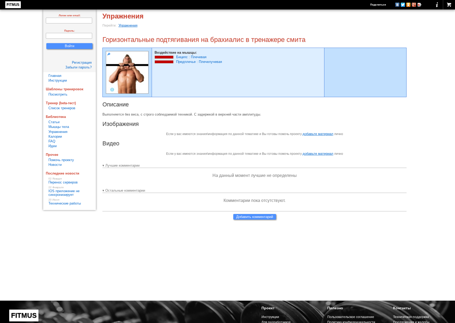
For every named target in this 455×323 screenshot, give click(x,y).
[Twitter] (403, 4)
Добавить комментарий (254, 217)
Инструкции (57, 80)
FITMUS (13, 5)
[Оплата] (449, 4)
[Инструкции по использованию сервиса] (437, 4)
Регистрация (82, 62)
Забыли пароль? (78, 67)
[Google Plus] (414, 4)
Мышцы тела (58, 127)
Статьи (54, 122)
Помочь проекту (61, 160)
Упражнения (127, 25)
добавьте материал (318, 134)
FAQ (51, 141)
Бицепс (182, 57)
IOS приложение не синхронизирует (64, 191)
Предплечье (186, 62)
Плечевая (198, 57)
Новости (55, 165)
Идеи (52, 146)
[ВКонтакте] (397, 4)
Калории (55, 136)
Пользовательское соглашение (350, 317)
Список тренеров (61, 108)
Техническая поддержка (411, 317)
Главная (54, 76)
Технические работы (64, 202)
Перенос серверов (63, 181)
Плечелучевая (210, 62)
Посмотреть (57, 94)
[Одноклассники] (408, 4)
